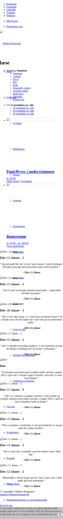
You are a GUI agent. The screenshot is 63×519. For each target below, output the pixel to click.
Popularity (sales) (22, 88)
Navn (16, 79)
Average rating (20, 91)
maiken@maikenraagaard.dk (14, 494)
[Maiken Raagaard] (10, 43)
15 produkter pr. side (23, 108)
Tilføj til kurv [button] (13, 181)
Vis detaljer (26, 181)
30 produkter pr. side (23, 111)
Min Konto (12, 21)
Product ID (18, 99)
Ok (60, 514)
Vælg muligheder (15, 246)
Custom (17, 76)
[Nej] (1, 518)
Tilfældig (17, 96)
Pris (15, 82)
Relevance (18, 93)
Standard (17, 73)
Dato (15, 85)
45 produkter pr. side (23, 113)
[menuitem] (34, 21)
